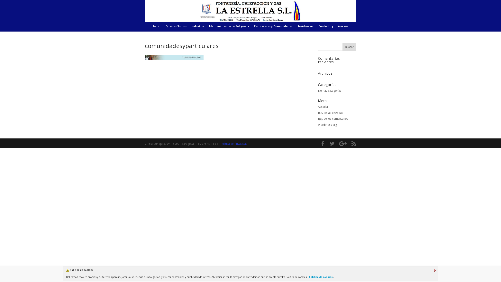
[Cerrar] (435, 270)
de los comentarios (333, 118)
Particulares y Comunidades (273, 26)
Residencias (305, 26)
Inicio (156, 26)
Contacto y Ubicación (333, 26)
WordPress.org (327, 125)
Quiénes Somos (176, 26)
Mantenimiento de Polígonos (229, 26)
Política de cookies (320, 277)
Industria (198, 26)
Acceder (323, 106)
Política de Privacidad (234, 144)
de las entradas (330, 113)
